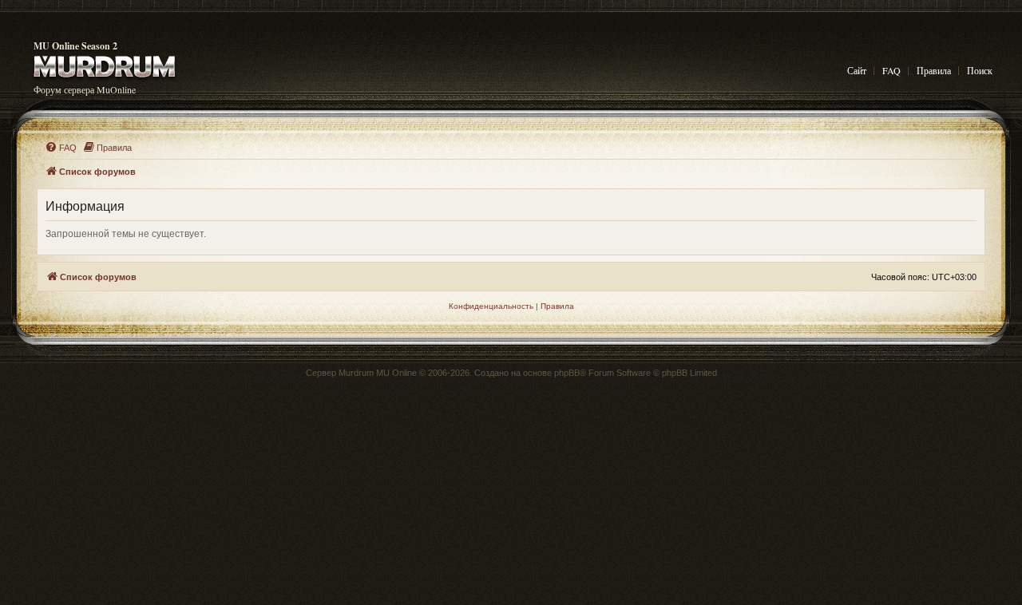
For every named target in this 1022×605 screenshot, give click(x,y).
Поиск (979, 70)
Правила (934, 70)
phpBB (567, 373)
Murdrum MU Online (378, 373)
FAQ (891, 70)
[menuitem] (61, 147)
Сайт (856, 70)
